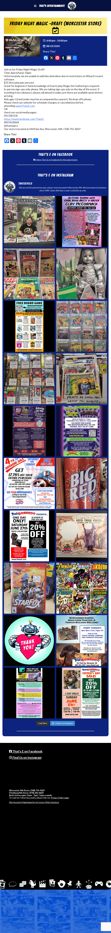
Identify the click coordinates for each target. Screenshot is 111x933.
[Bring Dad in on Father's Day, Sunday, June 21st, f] (81, 693)
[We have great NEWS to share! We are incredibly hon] (29, 640)
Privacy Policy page (60, 798)
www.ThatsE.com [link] (25, 105)
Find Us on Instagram (26, 757)
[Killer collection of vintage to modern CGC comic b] (81, 326)
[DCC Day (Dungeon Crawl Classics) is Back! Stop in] (29, 431)
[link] (24, 119)
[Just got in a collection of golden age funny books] (29, 273)
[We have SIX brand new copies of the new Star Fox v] (29, 588)
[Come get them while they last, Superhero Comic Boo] (29, 378)
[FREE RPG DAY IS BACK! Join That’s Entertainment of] (29, 693)
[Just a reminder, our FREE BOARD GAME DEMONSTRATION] (29, 326)
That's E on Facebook (27, 751)
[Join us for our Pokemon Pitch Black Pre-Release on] (81, 431)
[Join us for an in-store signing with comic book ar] (81, 221)
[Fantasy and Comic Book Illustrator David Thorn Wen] (81, 535)
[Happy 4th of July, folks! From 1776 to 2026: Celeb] (29, 483)
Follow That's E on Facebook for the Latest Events (56, 160)
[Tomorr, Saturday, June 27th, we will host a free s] (81, 588)
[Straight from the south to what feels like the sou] (81, 483)
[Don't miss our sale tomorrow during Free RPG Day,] (29, 535)
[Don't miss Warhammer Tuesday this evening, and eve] (81, 640)
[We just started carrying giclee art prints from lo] (81, 378)
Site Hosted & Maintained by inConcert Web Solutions (34, 802)
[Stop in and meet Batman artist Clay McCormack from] (29, 221)
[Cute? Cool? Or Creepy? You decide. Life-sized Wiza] (81, 273)
